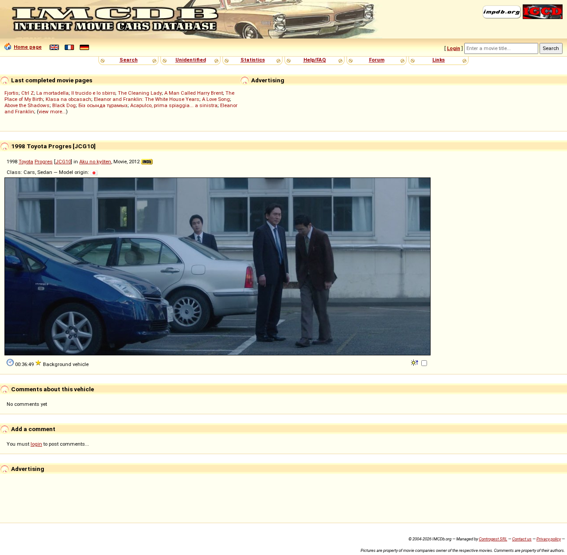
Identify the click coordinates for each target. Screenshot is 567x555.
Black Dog (64, 105)
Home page (28, 47)
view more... (52, 111)
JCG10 (63, 161)
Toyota (26, 161)
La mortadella (52, 93)
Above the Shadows (27, 105)
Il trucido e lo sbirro (93, 93)
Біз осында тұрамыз (103, 105)
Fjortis (11, 93)
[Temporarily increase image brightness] (415, 362)
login (36, 444)
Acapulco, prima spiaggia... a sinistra (173, 105)
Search (129, 60)
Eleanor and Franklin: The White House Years (146, 99)
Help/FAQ (314, 60)
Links (438, 60)
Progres (44, 161)
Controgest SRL (493, 538)
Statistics (253, 60)
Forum (376, 60)
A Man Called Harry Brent (193, 93)
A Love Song (216, 99)
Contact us (522, 538)
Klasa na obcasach (68, 99)
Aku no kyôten (95, 161)
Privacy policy (548, 538)
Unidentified (190, 60)
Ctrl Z (27, 93)
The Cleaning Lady (140, 93)
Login (453, 48)
